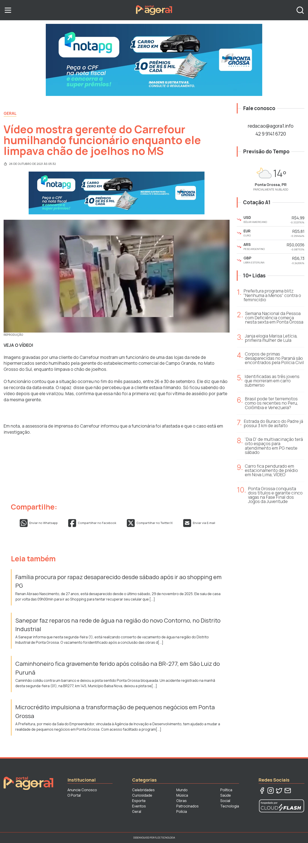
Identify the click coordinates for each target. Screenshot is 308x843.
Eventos (139, 806)
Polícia (181, 811)
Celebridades (143, 789)
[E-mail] (287, 790)
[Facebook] (262, 790)
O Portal (74, 795)
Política (226, 789)
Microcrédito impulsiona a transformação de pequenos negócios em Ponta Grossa (115, 711)
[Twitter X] (279, 790)
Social (225, 800)
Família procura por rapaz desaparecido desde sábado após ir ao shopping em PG (118, 581)
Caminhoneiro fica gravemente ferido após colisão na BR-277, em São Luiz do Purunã (117, 668)
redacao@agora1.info (270, 126)
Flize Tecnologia (165, 837)
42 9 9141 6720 (270, 134)
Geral (10, 113)
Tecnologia (229, 806)
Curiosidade (142, 795)
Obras (181, 800)
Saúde (225, 795)
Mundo (182, 789)
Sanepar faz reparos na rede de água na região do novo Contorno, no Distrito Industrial (118, 624)
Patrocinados (187, 806)
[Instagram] (270, 790)
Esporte (139, 800)
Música (182, 795)
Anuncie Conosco (82, 789)
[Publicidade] (154, 60)
